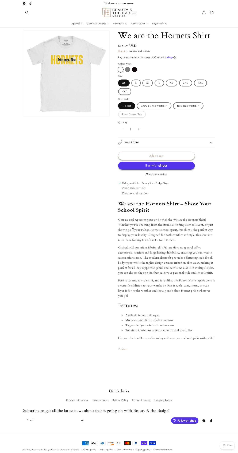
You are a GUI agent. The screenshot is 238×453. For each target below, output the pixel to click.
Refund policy (89, 449)
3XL (200, 83)
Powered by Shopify (70, 449)
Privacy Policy (101, 400)
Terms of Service (141, 400)
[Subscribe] (82, 420)
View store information (135, 193)
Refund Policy (120, 400)
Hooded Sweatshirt (188, 105)
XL (171, 83)
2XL (185, 83)
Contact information (162, 449)
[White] (120, 69)
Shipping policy (142, 449)
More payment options (156, 174)
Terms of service (124, 449)
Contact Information (77, 400)
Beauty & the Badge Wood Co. (46, 449)
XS (124, 83)
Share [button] (125, 349)
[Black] (134, 69)
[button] (27, 12)
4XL (124, 91)
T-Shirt (126, 105)
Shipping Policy (163, 400)
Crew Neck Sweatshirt (154, 105)
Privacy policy (106, 449)
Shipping (122, 51)
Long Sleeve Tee (134, 115)
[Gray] (127, 69)
